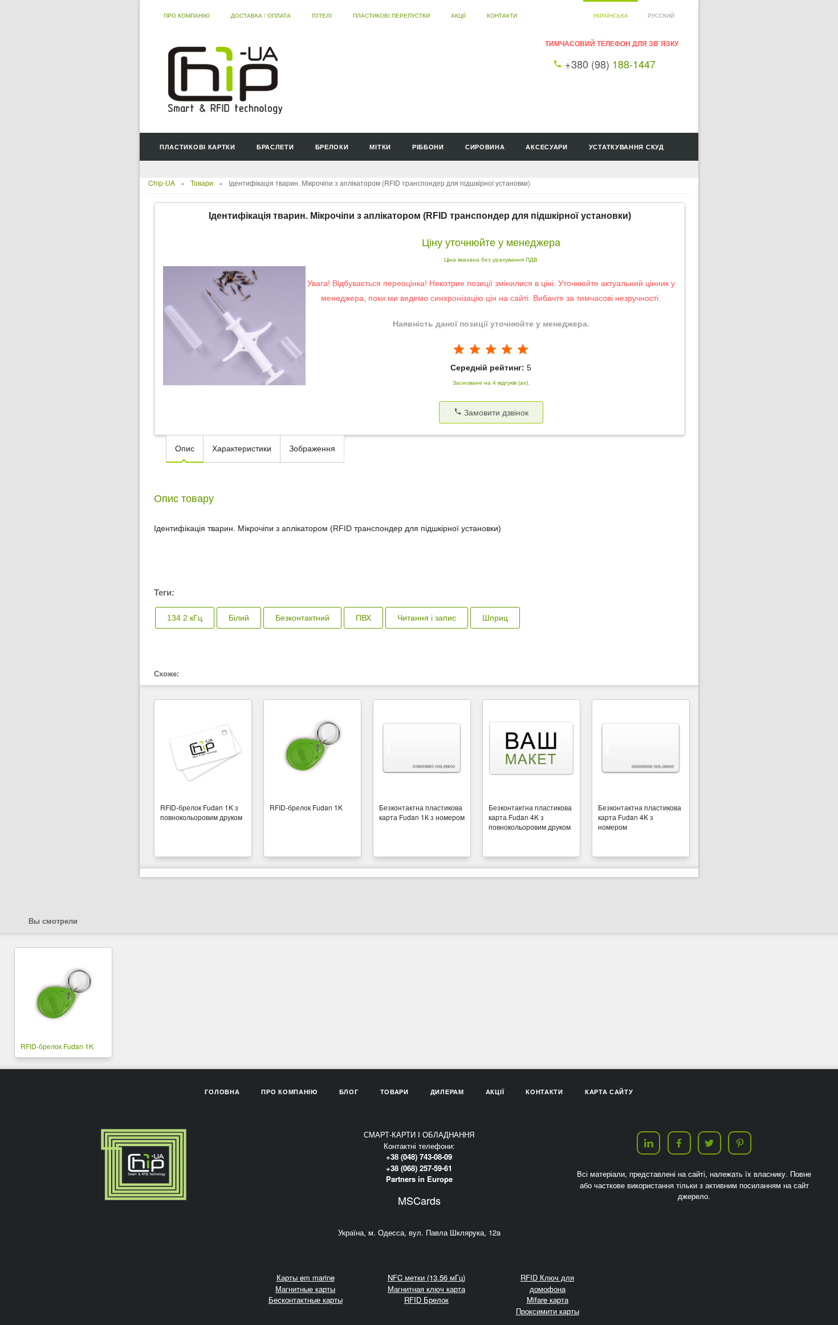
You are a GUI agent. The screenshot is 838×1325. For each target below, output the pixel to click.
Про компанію (187, 15)
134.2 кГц (184, 617)
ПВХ (363, 617)
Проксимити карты (547, 1311)
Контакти (502, 15)
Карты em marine (305, 1277)
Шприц (495, 617)
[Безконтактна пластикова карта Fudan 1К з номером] (422, 749)
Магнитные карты (305, 1288)
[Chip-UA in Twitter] (709, 1143)
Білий (239, 617)
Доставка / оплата (261, 15)
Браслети (275, 146)
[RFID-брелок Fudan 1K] (312, 749)
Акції (458, 15)
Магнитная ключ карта (426, 1288)
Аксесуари (546, 146)
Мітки (380, 146)
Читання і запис (426, 617)
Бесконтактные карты (306, 1299)
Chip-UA (161, 182)
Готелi (322, 15)
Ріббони (428, 146)
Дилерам (447, 1091)
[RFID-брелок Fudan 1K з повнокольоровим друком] (203, 749)
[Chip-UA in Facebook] (679, 1143)
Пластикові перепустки (391, 15)
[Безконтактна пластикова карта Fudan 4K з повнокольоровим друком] (531, 749)
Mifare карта (547, 1299)
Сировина (485, 146)
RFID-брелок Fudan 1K (57, 1046)
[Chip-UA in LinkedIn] (648, 1143)
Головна (222, 1091)
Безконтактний (302, 617)
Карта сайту (609, 1091)
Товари (201, 182)
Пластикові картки (197, 146)
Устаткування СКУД (626, 146)
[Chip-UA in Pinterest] (739, 1143)
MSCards (419, 1200)
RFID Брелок (426, 1299)
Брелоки (332, 146)
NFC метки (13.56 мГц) (426, 1277)
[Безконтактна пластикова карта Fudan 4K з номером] (641, 749)
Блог (349, 1091)
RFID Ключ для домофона (547, 1283)
